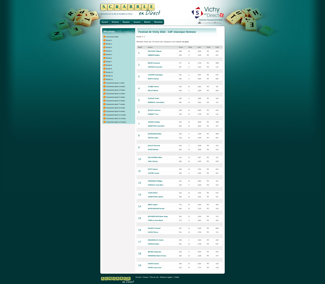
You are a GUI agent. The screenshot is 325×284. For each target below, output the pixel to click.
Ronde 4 (109, 51)
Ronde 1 (109, 40)
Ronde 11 (109, 76)
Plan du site (154, 277)
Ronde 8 (109, 65)
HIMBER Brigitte (154, 55)
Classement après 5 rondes (115, 97)
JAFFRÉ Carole (153, 173)
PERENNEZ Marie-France (157, 256)
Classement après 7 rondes (115, 104)
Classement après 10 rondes (116, 115)
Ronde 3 (109, 47)
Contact (145, 277)
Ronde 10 (109, 72)
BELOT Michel (153, 90)
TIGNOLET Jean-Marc (156, 185)
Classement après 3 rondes (115, 90)
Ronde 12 (109, 79)
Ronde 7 (109, 62)
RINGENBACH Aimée (156, 240)
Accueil (105, 22)
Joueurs (137, 22)
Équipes (126, 22)
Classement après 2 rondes (115, 86)
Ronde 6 (109, 58)
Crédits (176, 277)
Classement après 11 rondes (116, 118)
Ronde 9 (109, 69)
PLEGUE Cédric (153, 98)
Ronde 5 (109, 54)
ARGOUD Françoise (155, 67)
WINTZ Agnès (153, 205)
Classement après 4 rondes (115, 94)
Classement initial (112, 37)
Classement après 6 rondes (115, 101)
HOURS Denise (153, 264)
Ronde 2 (109, 44)
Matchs (147, 22)
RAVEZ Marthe (153, 150)
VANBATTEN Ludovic (155, 197)
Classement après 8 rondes (115, 108)
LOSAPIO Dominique (155, 75)
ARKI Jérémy (153, 161)
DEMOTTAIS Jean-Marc (156, 126)
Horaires (115, 22)
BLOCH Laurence (154, 110)
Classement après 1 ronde (115, 83)
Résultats (158, 22)
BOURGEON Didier (155, 134)
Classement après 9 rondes (115, 111)
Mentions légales (166, 277)
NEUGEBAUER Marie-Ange (158, 216)
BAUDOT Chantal (154, 228)
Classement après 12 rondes (116, 122)
